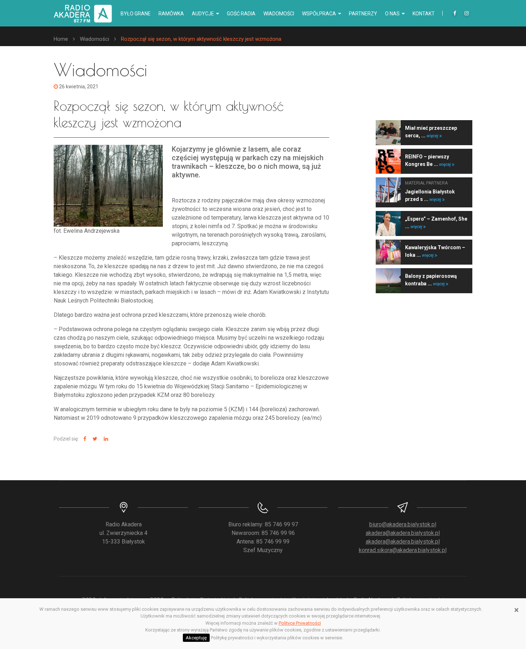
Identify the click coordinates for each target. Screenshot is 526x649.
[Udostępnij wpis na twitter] (94, 438)
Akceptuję (196, 637)
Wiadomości (278, 13)
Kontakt (424, 13)
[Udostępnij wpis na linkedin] (105, 438)
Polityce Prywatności (300, 623)
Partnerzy (363, 13)
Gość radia (241, 13)
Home (61, 39)
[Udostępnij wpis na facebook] (84, 438)
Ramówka (171, 13)
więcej (433, 135)
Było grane (136, 13)
